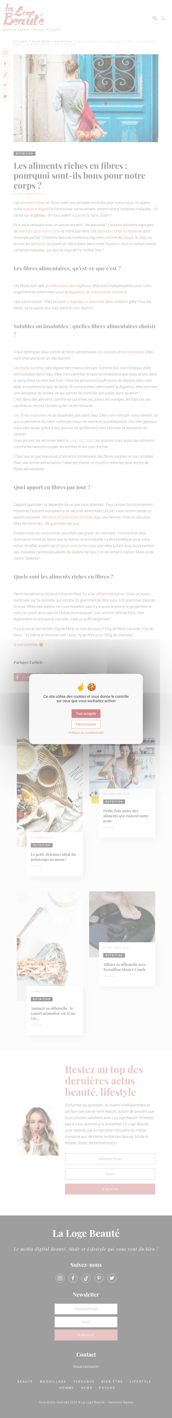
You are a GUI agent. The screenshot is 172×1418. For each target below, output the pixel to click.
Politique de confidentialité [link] (86, 732)
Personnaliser (86, 724)
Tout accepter (86, 714)
